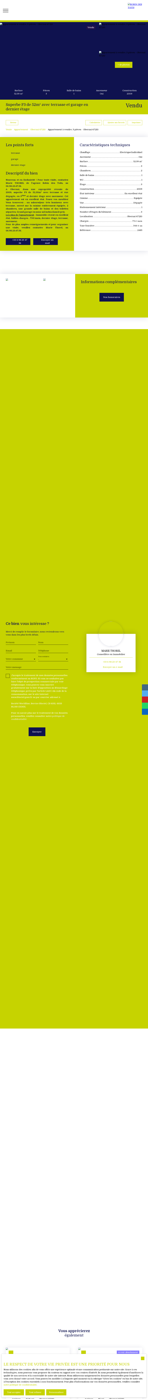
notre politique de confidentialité (20, 1385)
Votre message (13, 667)
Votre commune (14, 659)
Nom (40, 642)
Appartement (21, 129)
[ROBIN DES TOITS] (136, 10)
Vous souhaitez (43, 656)
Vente (9, 129)
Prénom (10, 642)
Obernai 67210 (38, 129)
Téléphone (43, 651)
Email (9, 651)
